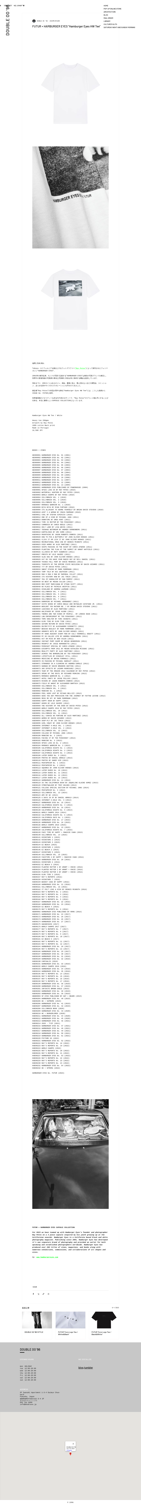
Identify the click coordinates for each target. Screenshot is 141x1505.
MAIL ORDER (108, 18)
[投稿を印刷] (48, 1294)
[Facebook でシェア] (33, 1294)
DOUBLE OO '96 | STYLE (34, 1332)
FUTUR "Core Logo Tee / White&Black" (68, 1333)
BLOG (106, 15)
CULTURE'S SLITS (110, 24)
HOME (106, 6)
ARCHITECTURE (110, 12)
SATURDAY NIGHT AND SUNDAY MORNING (111, 27)
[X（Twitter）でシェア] (38, 1294)
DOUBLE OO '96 (7, 20)
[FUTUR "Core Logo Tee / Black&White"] (104, 1320)
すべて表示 (115, 1308)
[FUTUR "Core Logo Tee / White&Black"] (70, 1320)
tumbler (88, 1367)
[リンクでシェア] (43, 1294)
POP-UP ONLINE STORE (111, 9)
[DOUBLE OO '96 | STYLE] (37, 1320)
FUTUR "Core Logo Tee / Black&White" (101, 1333)
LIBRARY (107, 21)
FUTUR (35, 1287)
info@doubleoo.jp (28, 1404)
